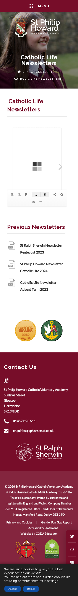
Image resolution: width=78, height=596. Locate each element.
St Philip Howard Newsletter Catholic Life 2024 (41, 268)
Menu (43, 6)
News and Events (40, 71)
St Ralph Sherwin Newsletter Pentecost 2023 (41, 249)
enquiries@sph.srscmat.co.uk (33, 431)
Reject (31, 588)
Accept (12, 588)
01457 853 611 (24, 421)
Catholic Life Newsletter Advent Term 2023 (38, 286)
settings (52, 581)
